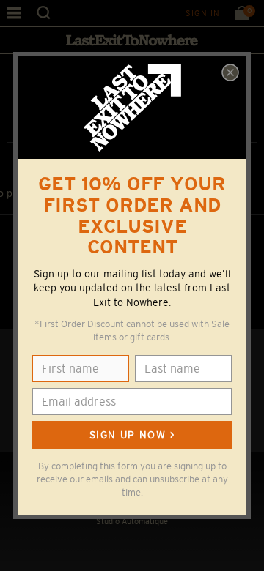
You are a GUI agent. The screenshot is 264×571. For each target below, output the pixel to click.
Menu (14, 13)
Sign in (203, 13)
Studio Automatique (132, 521)
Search (44, 13)
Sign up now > (132, 435)
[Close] (230, 72)
